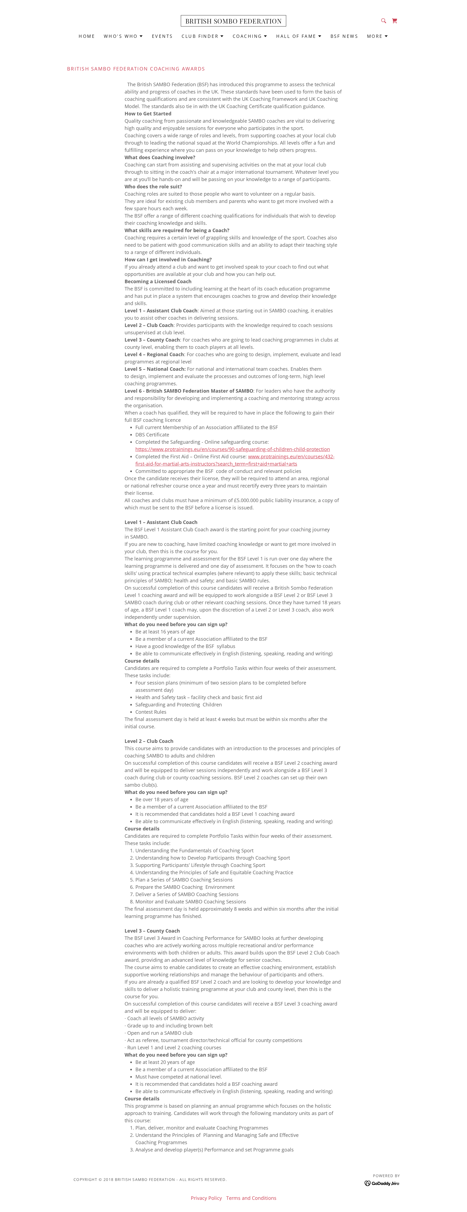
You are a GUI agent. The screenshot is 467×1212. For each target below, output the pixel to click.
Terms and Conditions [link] (251, 1198)
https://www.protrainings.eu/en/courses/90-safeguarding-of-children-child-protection (232, 449)
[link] (233, 21)
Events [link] (162, 36)
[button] (123, 36)
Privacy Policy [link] (206, 1198)
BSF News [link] (344, 36)
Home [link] (87, 36)
